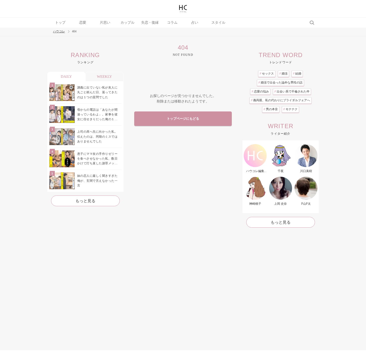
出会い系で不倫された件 (291, 91)
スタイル (218, 22)
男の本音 (271, 109)
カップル (127, 22)
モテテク (290, 109)
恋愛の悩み (260, 91)
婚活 (283, 73)
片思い (105, 22)
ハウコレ (59, 31)
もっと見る (85, 201)
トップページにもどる (183, 118)
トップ (60, 22)
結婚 (297, 73)
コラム (172, 22)
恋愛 (82, 22)
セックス (267, 73)
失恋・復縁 (150, 22)
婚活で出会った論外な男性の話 (280, 82)
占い (194, 22)
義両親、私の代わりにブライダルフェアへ (280, 100)
